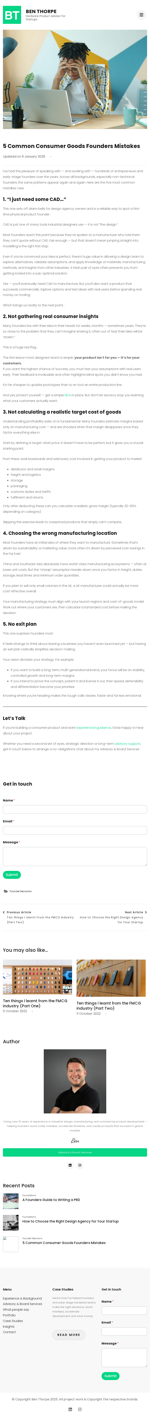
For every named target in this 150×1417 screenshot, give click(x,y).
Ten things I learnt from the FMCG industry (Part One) (35, 1003)
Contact (9, 1332)
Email (8, 821)
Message (11, 842)
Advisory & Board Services (75, 1152)
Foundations (29, 1195)
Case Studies (13, 1321)
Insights (8, 1326)
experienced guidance (94, 727)
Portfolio (9, 1315)
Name (9, 800)
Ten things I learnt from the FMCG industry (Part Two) (109, 1005)
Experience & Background (22, 1298)
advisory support (127, 743)
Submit (12, 874)
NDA (68, 395)
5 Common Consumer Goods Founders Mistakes (64, 1242)
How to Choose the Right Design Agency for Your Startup (70, 1221)
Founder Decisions (21, 891)
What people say (16, 1309)
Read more (68, 1335)
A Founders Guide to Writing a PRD (51, 1199)
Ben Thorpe (41, 11)
